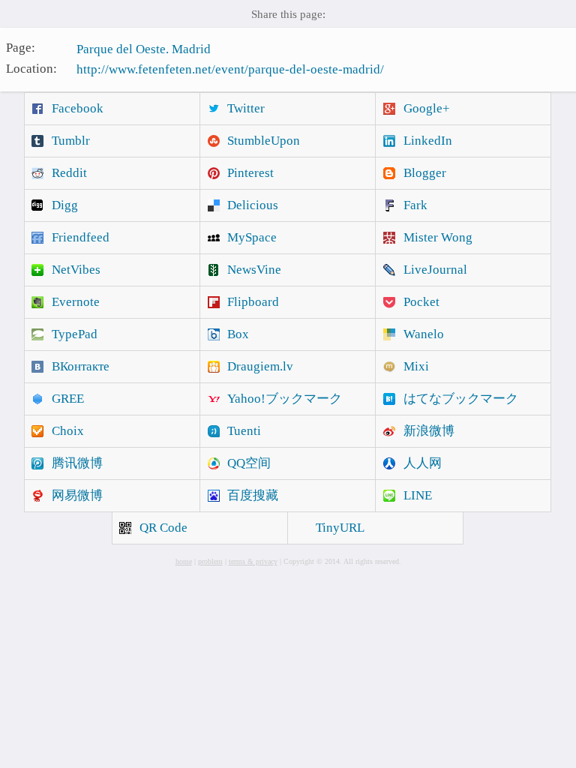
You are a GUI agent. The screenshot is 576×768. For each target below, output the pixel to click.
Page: (20, 47)
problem (210, 561)
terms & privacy (253, 561)
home (184, 561)
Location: (31, 68)
